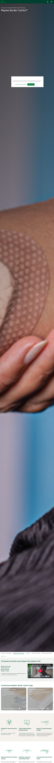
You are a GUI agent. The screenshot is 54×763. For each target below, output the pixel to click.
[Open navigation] (51, 2)
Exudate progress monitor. (18, 653)
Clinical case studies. (36, 653)
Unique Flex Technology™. (6, 653)
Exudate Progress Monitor (25, 733)
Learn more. (3, 656)
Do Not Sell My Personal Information (21, 84)
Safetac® (38, 733)
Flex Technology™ (4, 733)
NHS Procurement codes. (47, 653)
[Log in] (47, 1)
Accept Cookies (31, 84)
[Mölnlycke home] (3, 2)
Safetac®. (28, 653)
